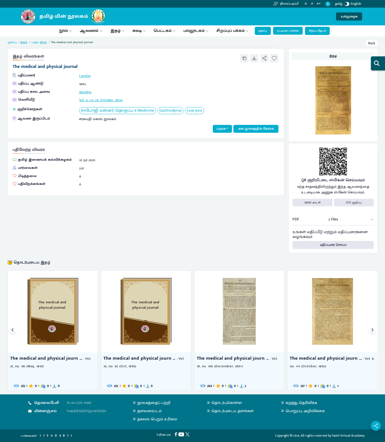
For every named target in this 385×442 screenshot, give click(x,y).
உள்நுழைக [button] (349, 16)
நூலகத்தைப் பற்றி (154, 403)
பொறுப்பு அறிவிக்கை (305, 411)
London (85, 76)
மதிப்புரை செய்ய (333, 244)
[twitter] (188, 434)
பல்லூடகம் (194, 30)
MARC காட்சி (312, 202)
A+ (319, 3)
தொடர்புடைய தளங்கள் (232, 411)
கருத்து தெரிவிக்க (301, 403)
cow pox (194, 110)
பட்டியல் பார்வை (288, 30)
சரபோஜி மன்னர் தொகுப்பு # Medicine (117, 110)
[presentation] (12, 330)
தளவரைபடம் (149, 411)
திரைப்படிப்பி (289, 3)
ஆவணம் (89, 30)
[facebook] (176, 434)
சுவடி (137, 30)
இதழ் (115, 30)
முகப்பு (262, 30)
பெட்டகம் (163, 30)
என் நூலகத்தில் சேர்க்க (256, 128)
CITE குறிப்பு (354, 202)
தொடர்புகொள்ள (226, 403)
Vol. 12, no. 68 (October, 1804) (101, 100)
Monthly (85, 92)
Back (371, 43)
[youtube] (181, 434)
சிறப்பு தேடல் (317, 30)
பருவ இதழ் (39, 42)
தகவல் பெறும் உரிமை (157, 419)
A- (306, 3)
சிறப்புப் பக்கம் (230, 30)
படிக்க (220, 128)
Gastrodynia (170, 110)
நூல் (63, 30)
